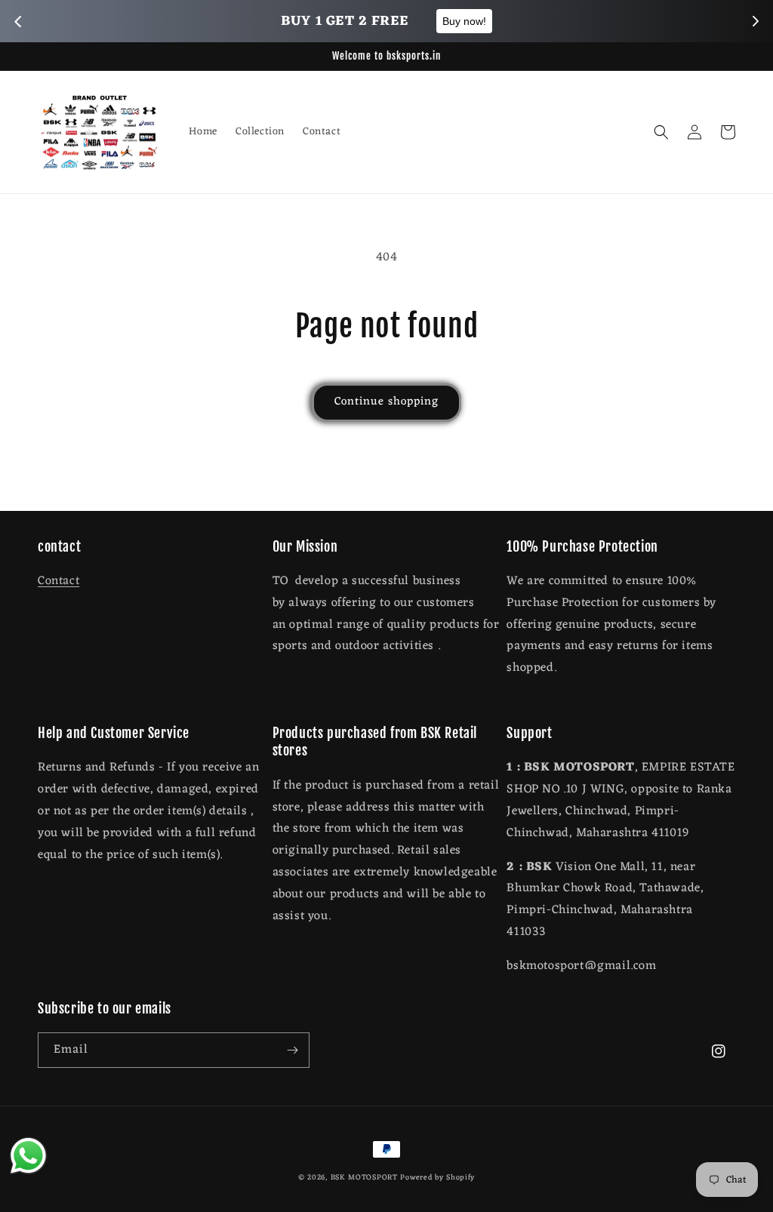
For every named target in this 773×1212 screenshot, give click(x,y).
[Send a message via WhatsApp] (28, 1156)
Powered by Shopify (437, 1177)
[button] (661, 132)
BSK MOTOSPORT (364, 1177)
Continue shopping (386, 402)
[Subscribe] (292, 1050)
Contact (58, 581)
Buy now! (464, 21)
